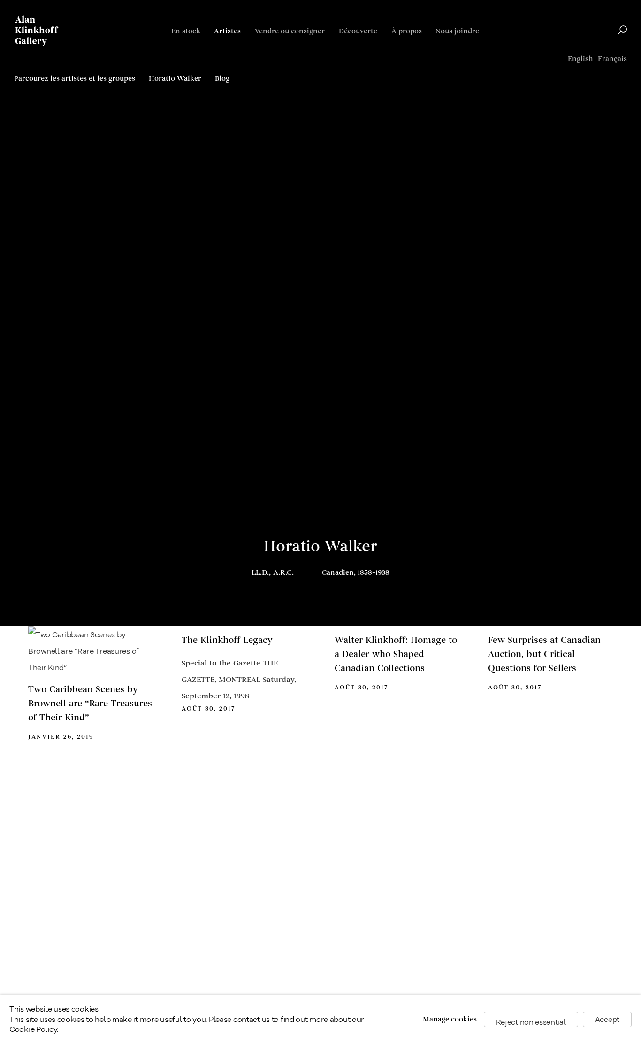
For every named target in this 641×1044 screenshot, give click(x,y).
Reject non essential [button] (531, 1022)
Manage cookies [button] (450, 1019)
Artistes (227, 31)
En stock (185, 31)
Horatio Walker (320, 547)
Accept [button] (607, 1019)
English (580, 58)
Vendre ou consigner (290, 31)
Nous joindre (457, 31)
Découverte (358, 31)
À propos (406, 31)
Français (612, 58)
